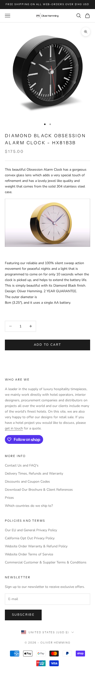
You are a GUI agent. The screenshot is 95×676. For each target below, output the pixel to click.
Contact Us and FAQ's (21, 465)
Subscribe (23, 615)
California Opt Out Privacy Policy (30, 538)
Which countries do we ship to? (29, 505)
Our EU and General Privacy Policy (31, 530)
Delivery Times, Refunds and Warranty (34, 473)
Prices (9, 497)
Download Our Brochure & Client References (39, 489)
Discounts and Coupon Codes (27, 481)
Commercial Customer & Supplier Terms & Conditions (45, 562)
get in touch (14, 428)
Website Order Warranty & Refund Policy (36, 546)
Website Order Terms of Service (29, 554)
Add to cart (47, 345)
